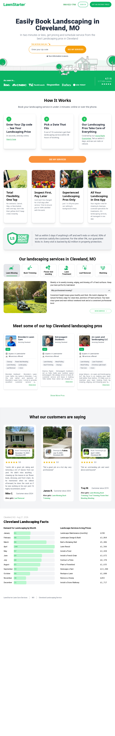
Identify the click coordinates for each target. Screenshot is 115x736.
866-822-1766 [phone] (69, 4)
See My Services (57, 159)
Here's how (11, 139)
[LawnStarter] (15, 4)
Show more (32, 385)
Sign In (83, 4)
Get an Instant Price (100, 4)
